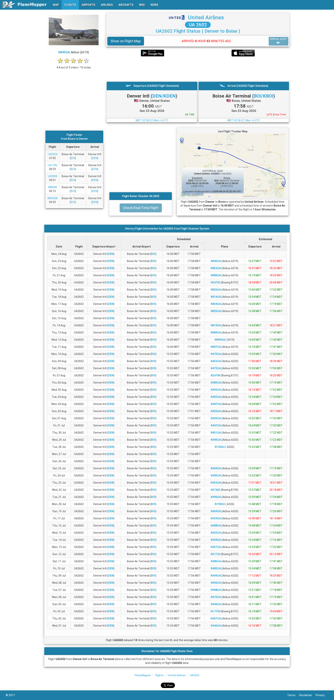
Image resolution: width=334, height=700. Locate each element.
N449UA (216, 575)
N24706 (215, 375)
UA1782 (52, 165)
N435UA (216, 396)
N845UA (64, 52)
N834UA (216, 303)
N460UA (216, 468)
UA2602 (194, 675)
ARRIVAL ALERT (278, 39)
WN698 (52, 187)
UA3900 (52, 176)
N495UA (216, 439)
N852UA (216, 268)
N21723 (215, 554)
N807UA (216, 346)
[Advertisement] (198, 69)
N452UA (216, 361)
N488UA (216, 525)
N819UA (216, 325)
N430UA (216, 411)
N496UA (216, 496)
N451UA (216, 432)
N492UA (216, 389)
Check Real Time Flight (140, 208)
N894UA (220, 339)
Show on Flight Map (126, 41)
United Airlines (206, 17)
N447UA (216, 425)
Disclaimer (307, 695)
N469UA (216, 511)
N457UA (216, 547)
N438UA (216, 539)
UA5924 (52, 154)
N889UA (216, 275)
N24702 (215, 282)
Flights (159, 675)
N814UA (216, 296)
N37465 (215, 489)
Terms (293, 695)
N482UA (216, 568)
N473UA (216, 597)
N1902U (220, 446)
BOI (73, 158)
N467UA (216, 618)
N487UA (216, 404)
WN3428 (52, 198)
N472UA (216, 368)
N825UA (216, 311)
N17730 (215, 611)
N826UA (216, 289)
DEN (94, 158)
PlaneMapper (143, 675)
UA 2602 (198, 24)
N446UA (216, 604)
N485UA (216, 382)
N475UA (216, 354)
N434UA (216, 518)
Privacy (322, 695)
